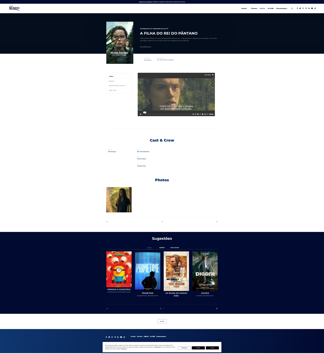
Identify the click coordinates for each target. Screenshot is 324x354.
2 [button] (162, 308)
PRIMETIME (147, 293)
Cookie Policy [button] (158, 347)
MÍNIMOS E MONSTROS (119, 289)
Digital (262, 8)
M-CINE (271, 8)
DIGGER (205, 293)
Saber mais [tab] (112, 90)
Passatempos (281, 8)
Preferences (184, 347)
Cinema (254, 8)
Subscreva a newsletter (145, 1)
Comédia (199, 295)
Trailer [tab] (111, 76)
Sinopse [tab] (111, 81)
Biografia (151, 295)
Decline (198, 347)
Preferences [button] (124, 348)
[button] (107, 222)
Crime (156, 295)
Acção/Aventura (112, 292)
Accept (212, 347)
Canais (244, 8)
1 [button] (162, 221)
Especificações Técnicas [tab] (117, 85)
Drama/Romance (145, 47)
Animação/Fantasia (124, 292)
